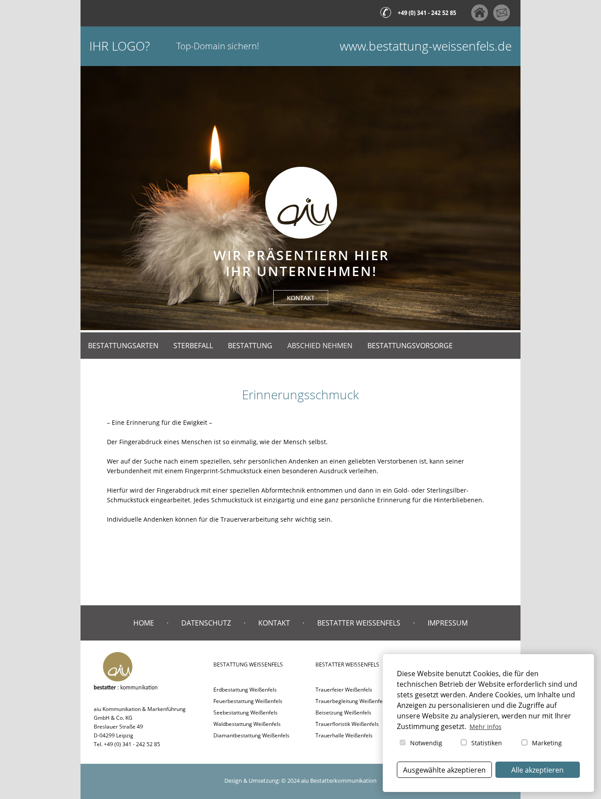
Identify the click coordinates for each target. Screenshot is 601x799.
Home (143, 623)
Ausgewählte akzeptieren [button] (444, 770)
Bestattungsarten (123, 345)
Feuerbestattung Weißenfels (247, 701)
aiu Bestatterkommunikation (339, 780)
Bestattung (250, 345)
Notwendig (425, 743)
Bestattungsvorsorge (410, 345)
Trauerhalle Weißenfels (344, 735)
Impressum (448, 623)
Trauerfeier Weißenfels (343, 689)
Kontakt (274, 623)
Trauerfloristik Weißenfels (347, 724)
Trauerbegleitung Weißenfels (351, 701)
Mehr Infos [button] (485, 726)
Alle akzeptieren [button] (537, 770)
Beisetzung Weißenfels (343, 712)
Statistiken (485, 743)
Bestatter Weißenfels (358, 623)
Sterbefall (193, 345)
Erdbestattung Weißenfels (245, 689)
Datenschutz (206, 623)
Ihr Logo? (119, 46)
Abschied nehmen (319, 345)
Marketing (546, 743)
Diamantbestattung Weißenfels (251, 735)
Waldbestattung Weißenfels (247, 724)
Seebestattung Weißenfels (245, 712)
